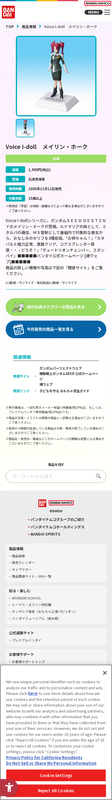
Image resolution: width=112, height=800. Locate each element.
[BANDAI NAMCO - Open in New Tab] (61, 503)
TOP (10, 26)
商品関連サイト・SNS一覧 (31, 576)
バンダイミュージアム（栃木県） (36, 618)
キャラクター (22, 569)
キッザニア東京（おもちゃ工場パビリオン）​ (45, 612)
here (33, 693)
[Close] (104, 672)
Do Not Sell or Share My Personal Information (51, 763)
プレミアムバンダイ (27, 640)
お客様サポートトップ (28, 662)
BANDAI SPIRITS (45, 534)
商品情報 (29, 26)
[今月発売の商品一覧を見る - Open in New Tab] (56, 330)
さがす (97, 476)
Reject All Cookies (56, 790)
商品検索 (18, 556)
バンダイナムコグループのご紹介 (58, 519)
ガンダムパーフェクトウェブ (60, 368)
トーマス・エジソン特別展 (31, 605)
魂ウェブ (46, 384)
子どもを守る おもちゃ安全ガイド (64, 390)
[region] (56, 732)
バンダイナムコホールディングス (58, 527)
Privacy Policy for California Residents (44, 757)
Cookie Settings (56, 775)
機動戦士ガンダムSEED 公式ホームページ (68, 376)
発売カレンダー (23, 563)
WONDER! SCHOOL (26, 598)
